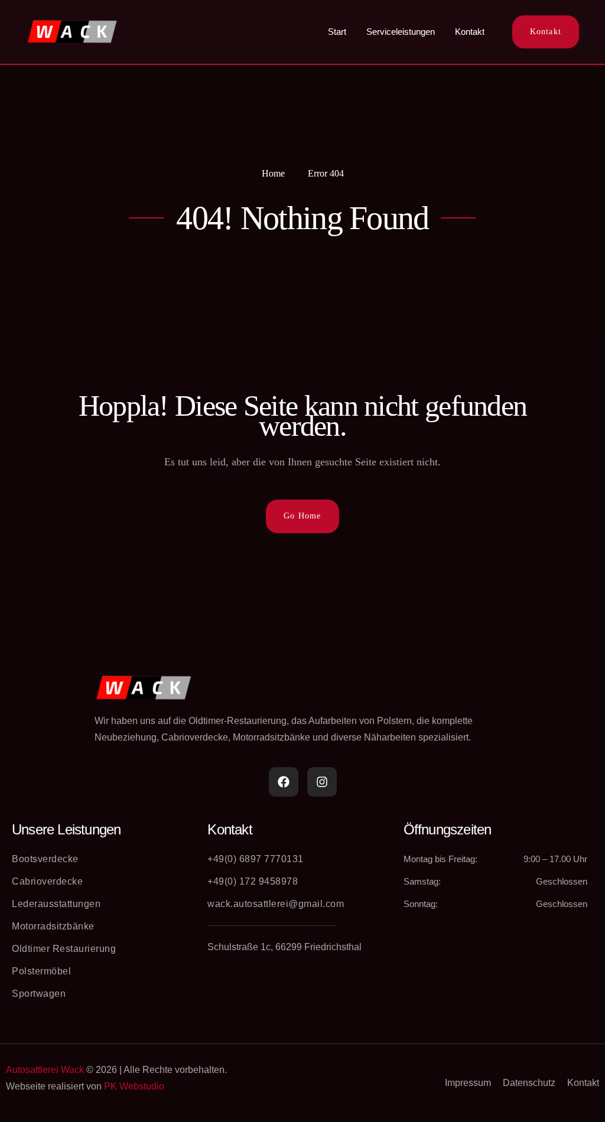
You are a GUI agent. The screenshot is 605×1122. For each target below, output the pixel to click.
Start (337, 32)
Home (273, 173)
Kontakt (469, 32)
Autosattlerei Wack (45, 1070)
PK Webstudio (134, 1086)
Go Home (302, 515)
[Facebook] (283, 782)
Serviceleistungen (400, 32)
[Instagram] (322, 782)
